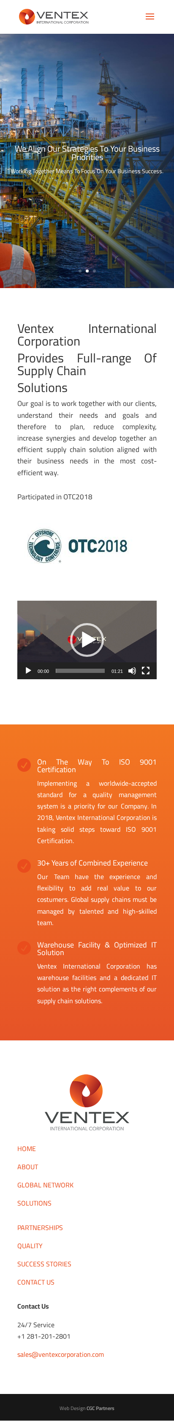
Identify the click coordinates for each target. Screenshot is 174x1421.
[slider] (80, 671)
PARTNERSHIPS (40, 1227)
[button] (87, 640)
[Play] (28, 671)
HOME (26, 1148)
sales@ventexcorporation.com (60, 1354)
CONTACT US (35, 1282)
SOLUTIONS (34, 1203)
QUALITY (30, 1245)
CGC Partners (100, 1408)
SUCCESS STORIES (44, 1264)
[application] (87, 640)
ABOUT (27, 1166)
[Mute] (132, 671)
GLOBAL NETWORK (45, 1185)
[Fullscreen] (145, 671)
